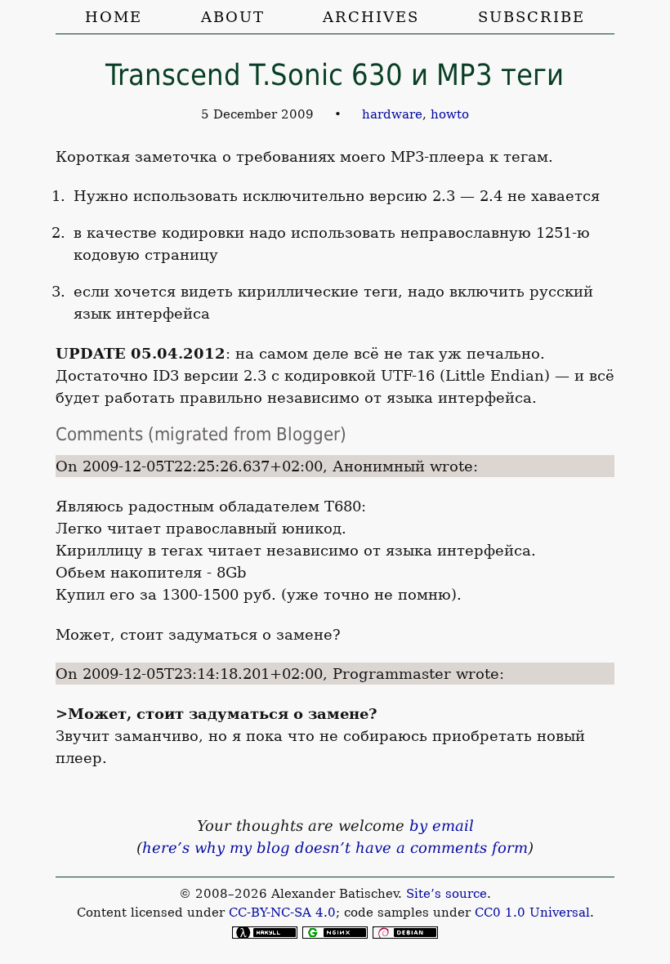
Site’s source (446, 893)
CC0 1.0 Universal (532, 912)
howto (450, 114)
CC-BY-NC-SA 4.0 (282, 912)
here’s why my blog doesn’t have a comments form (335, 847)
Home (113, 16)
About (233, 16)
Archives (371, 16)
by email (441, 825)
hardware (392, 114)
